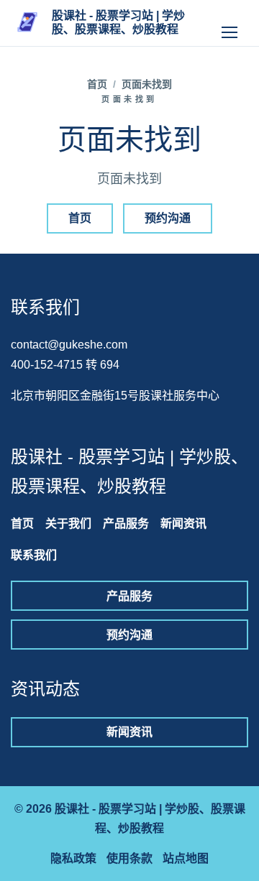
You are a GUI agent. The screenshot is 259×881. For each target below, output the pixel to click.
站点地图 (186, 858)
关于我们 (68, 523)
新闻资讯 (183, 523)
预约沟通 (168, 218)
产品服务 (126, 523)
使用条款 (129, 858)
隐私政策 (73, 858)
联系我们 (34, 555)
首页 (97, 84)
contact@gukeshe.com (69, 344)
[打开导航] (229, 23)
